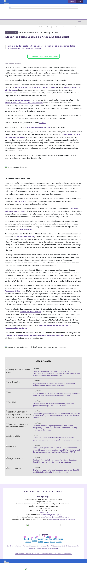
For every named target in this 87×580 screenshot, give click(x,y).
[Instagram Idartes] (40, 539)
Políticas (26, 546)
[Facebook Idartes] (28, 539)
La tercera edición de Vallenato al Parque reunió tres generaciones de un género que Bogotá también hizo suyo (57, 439)
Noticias (43, 27)
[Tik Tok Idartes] (46, 539)
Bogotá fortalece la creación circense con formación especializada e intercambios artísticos (54, 385)
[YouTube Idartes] (52, 539)
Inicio (36, 27)
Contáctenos (43, 512)
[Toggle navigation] (80, 22)
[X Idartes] (34, 539)
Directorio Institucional (14, 546)
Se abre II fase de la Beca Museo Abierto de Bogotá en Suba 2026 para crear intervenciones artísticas (55, 461)
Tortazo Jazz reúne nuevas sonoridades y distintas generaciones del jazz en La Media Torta (53, 405)
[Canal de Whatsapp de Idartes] (59, 539)
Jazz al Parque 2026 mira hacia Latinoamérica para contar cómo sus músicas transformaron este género (56, 395)
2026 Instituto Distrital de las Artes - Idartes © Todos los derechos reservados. (43, 554)
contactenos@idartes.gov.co (51, 515)
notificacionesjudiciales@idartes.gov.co (56, 517)
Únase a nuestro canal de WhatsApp (45, 56)
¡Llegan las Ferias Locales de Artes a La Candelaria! (65, 27)
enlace (42, 123)
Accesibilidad (45, 546)
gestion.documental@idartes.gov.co (62, 519)
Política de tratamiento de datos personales (65, 546)
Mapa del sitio (34, 546)
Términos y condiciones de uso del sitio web (43, 549)
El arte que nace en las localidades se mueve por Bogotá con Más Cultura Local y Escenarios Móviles (56, 471)
